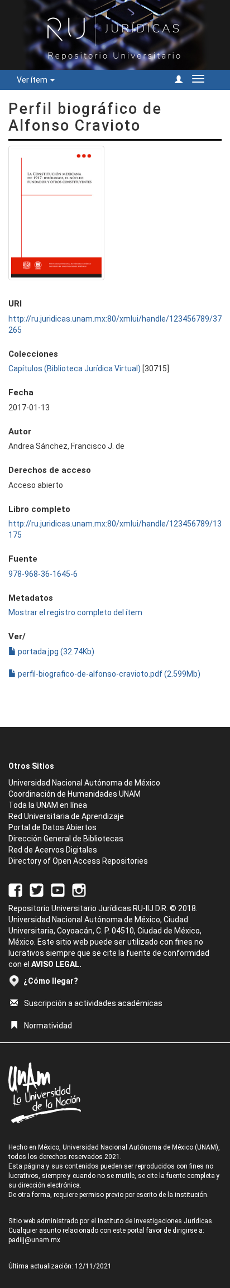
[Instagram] (79, 889)
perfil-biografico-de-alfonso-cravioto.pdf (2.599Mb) (108, 673)
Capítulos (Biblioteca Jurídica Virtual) (74, 368)
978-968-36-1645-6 (43, 573)
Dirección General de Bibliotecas (65, 838)
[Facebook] (15, 889)
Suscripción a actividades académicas (93, 1003)
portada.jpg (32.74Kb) (55, 651)
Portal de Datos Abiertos (52, 827)
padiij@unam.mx (34, 1240)
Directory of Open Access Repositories (78, 860)
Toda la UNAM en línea (47, 805)
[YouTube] (58, 889)
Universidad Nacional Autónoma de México (84, 782)
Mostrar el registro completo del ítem (75, 612)
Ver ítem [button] (33, 79)
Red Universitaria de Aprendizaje (66, 816)
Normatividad (48, 1025)
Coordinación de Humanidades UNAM (74, 793)
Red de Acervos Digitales (52, 849)
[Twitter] (37, 889)
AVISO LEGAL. (56, 964)
